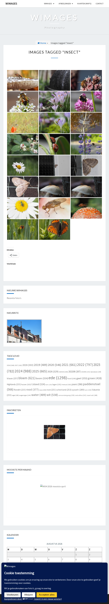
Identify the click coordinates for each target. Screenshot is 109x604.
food (71, 378)
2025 (39, 371)
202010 (63, 372)
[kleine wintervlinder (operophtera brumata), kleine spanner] (54, 165)
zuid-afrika (80, 395)
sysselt (78, 389)
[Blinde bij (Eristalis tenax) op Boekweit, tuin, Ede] (22, 101)
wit (52, 395)
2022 (85, 364)
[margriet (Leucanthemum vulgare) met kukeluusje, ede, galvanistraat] (22, 165)
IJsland (38, 384)
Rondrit (20, 389)
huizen (26, 384)
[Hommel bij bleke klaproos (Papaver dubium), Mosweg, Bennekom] (22, 123)
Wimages (11, 3)
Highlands (14, 384)
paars (77, 384)
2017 (18, 365)
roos (42, 390)
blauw (12, 378)
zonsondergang (66, 395)
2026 (52, 371)
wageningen (25, 395)
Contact (99, 3)
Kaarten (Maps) (84, 3)
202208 (74, 371)
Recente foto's (14, 298)
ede (58, 377)
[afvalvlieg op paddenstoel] (54, 186)
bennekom (96, 372)
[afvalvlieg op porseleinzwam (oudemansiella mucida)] (86, 186)
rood (32, 389)
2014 (10, 365)
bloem (26, 378)
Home (43, 43)
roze (51, 389)
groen (95, 378)
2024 (23, 371)
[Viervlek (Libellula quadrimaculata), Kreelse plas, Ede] (86, 123)
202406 (85, 372)
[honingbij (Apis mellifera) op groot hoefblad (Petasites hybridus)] (86, 80)
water (38, 395)
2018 (27, 365)
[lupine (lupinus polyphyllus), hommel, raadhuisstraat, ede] (86, 144)
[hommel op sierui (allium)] (86, 101)
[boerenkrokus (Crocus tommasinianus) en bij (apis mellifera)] (54, 123)
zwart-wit (92, 395)
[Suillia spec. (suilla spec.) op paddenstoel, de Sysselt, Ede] (54, 208)
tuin (88, 390)
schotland (63, 389)
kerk (48, 385)
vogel (15, 395)
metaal (66, 384)
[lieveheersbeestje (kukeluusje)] (22, 144)
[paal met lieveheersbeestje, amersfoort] (54, 80)
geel (81, 378)
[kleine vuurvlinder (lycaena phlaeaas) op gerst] (22, 229)
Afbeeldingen (65, 3)
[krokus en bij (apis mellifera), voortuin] (54, 101)
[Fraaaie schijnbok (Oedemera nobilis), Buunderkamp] (22, 208)
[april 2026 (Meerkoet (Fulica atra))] (54, 494)
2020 (54, 365)
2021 (69, 365)
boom (42, 378)
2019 (40, 365)
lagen (56, 384)
